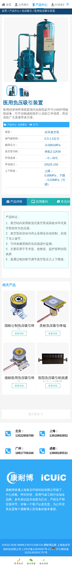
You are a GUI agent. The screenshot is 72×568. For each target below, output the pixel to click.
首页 (4, 10)
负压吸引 (27, 10)
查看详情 (19, 333)
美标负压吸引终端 (53, 325)
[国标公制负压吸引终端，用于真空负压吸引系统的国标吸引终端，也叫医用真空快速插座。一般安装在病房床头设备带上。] (19, 306)
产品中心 (14, 10)
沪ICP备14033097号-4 (36, 549)
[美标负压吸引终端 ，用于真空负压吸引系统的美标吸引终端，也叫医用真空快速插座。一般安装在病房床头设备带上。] (53, 306)
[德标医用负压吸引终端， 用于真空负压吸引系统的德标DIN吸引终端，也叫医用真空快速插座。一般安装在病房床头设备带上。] (19, 358)
